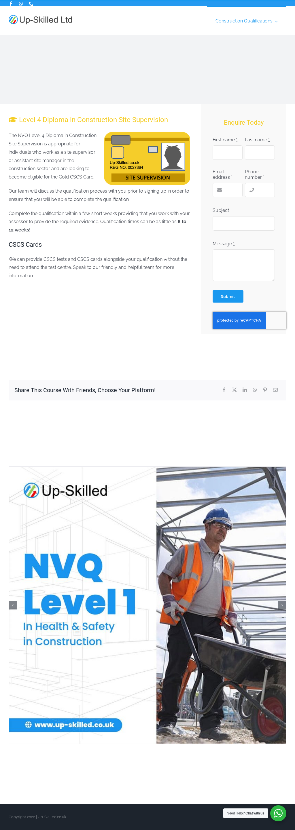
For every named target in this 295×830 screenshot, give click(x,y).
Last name (257, 140)
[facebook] (11, 3)
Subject (221, 210)
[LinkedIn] (245, 390)
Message (224, 243)
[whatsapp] (21, 3)
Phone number (254, 174)
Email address (222, 174)
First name (225, 140)
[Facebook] (224, 390)
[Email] (275, 390)
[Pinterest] (265, 390)
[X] (234, 390)
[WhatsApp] (255, 390)
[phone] (31, 3)
